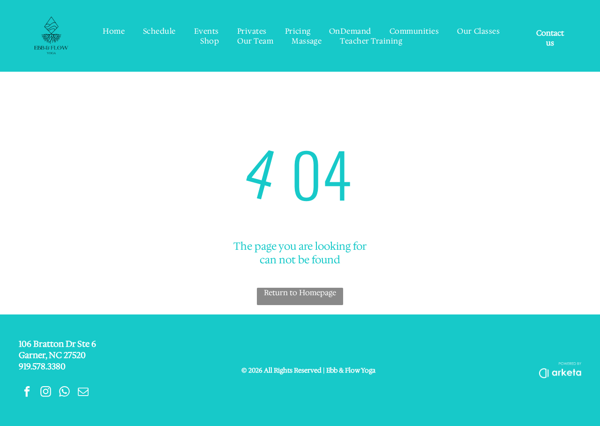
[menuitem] (114, 31)
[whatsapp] (64, 392)
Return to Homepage (300, 293)
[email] (83, 392)
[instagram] (46, 392)
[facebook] (27, 392)
